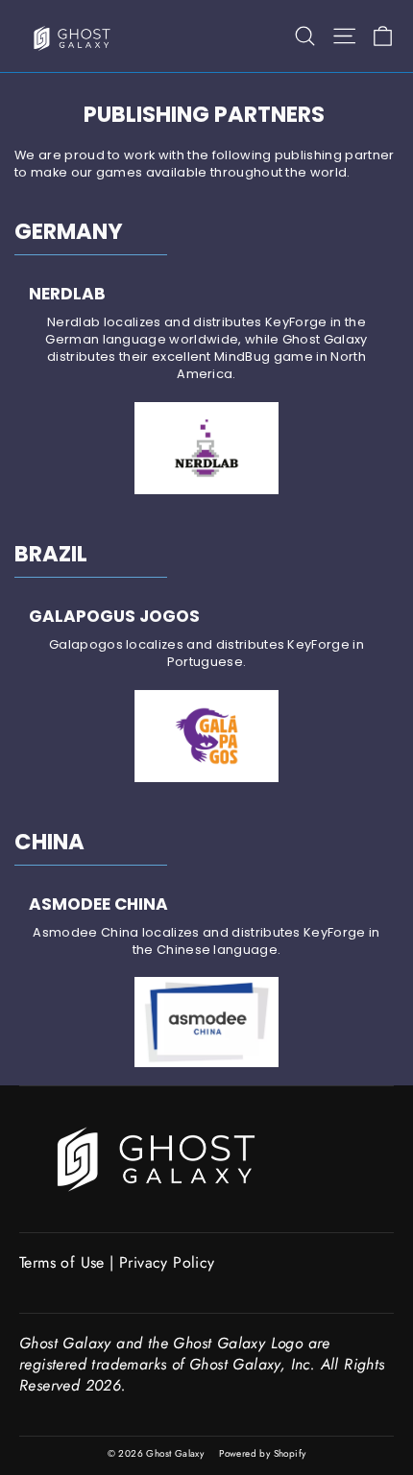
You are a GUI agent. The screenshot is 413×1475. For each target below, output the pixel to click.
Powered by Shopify (262, 1453)
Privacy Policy (167, 1262)
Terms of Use (62, 1262)
